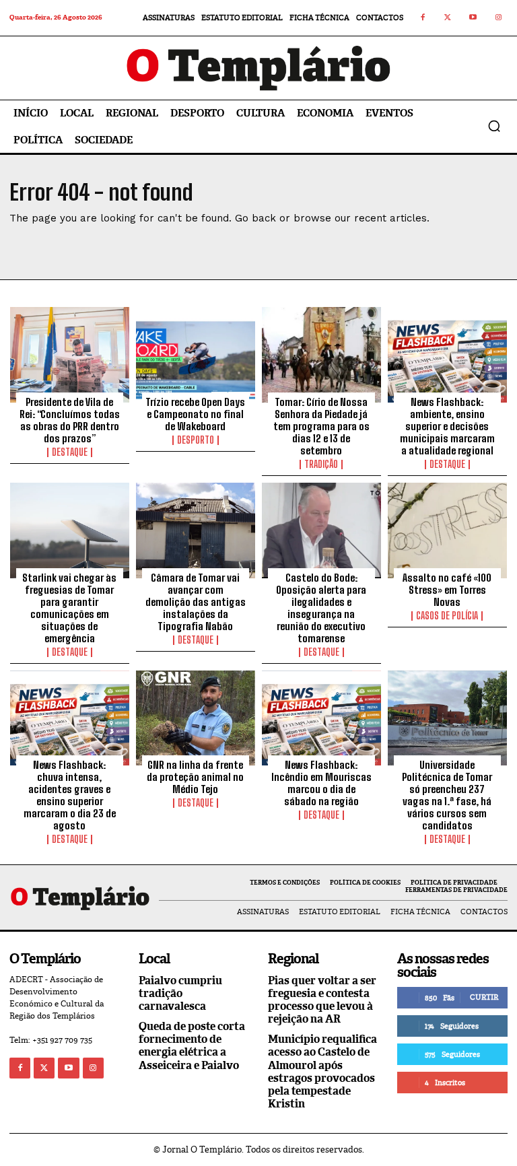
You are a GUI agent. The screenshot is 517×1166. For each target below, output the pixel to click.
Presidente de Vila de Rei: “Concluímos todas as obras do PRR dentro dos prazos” (70, 420)
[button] (494, 125)
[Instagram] (498, 18)
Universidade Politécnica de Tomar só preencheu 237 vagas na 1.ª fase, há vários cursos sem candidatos (447, 795)
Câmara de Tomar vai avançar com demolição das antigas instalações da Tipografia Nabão (195, 602)
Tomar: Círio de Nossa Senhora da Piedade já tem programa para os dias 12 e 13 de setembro (321, 426)
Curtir (484, 997)
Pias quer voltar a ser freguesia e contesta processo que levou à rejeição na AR (322, 1000)
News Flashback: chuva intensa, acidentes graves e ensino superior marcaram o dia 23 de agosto (70, 795)
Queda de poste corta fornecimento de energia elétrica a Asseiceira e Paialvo (192, 1045)
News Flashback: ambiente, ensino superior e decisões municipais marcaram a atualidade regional (447, 426)
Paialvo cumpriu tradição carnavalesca (180, 993)
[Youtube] (473, 18)
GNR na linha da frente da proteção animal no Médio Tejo (195, 777)
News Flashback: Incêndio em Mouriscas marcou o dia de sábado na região (321, 783)
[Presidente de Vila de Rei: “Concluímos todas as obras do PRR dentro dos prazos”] (69, 355)
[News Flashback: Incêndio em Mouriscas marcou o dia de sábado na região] (321, 718)
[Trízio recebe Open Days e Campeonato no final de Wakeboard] (195, 355)
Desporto (195, 440)
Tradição (321, 464)
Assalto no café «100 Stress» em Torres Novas (447, 590)
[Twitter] (448, 18)
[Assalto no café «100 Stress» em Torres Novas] (447, 530)
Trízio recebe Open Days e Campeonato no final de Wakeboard (195, 414)
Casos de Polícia (447, 616)
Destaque (70, 452)
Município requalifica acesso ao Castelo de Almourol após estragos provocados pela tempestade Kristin (322, 1071)
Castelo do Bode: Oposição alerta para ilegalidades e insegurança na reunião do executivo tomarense (321, 608)
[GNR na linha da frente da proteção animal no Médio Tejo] (195, 718)
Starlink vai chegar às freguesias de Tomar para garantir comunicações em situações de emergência (69, 608)
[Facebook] (422, 18)
